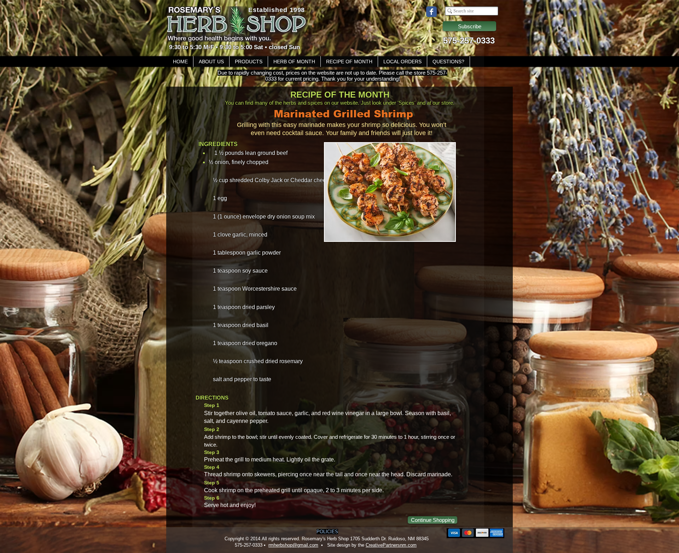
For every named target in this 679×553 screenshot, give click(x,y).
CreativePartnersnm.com (391, 545)
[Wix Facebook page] (431, 11)
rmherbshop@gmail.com (293, 545)
